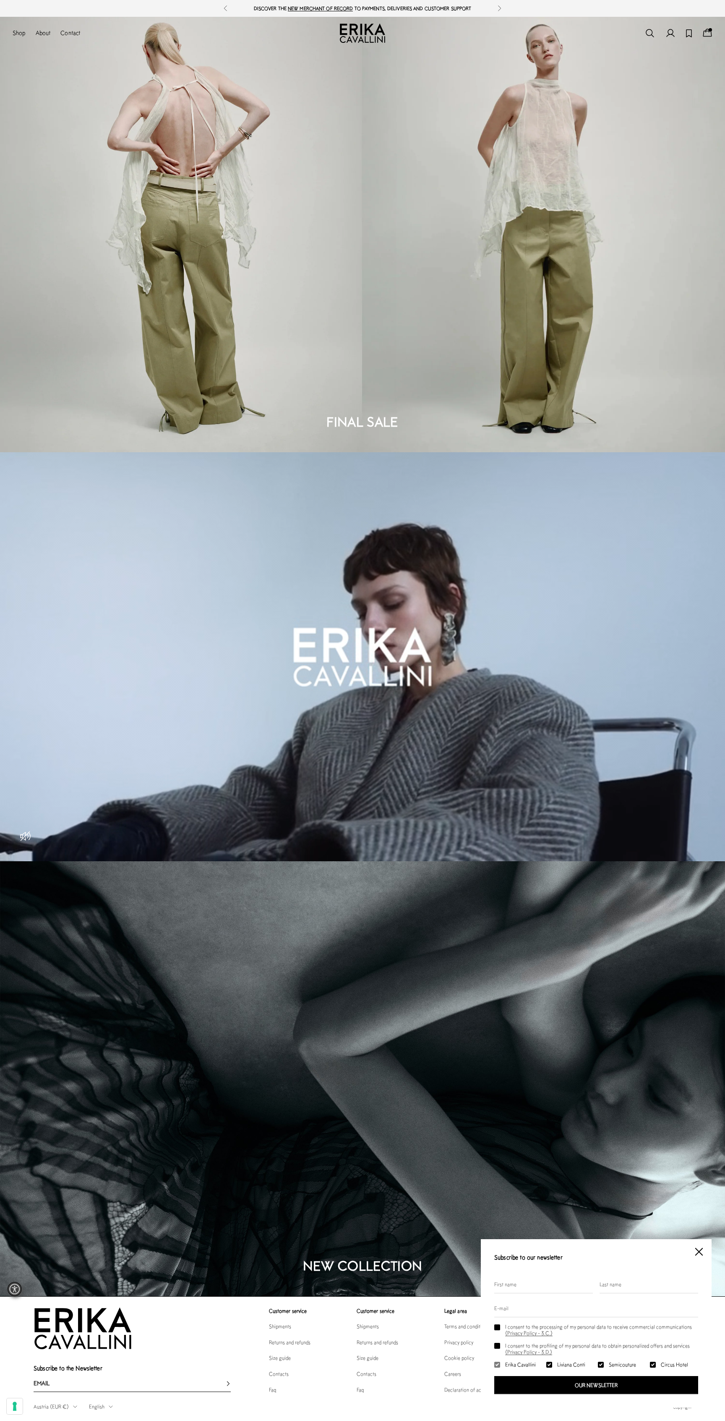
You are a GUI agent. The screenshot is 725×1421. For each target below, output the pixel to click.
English (96, 1406)
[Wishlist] (689, 33)
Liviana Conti (571, 1365)
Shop (19, 32)
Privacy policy (458, 1342)
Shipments (280, 1326)
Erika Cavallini (520, 1365)
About (43, 32)
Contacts (279, 1374)
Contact (70, 32)
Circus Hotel (674, 1365)
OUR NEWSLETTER (596, 1385)
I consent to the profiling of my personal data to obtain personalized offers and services (597, 1349)
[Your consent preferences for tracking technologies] (15, 1406)
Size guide (280, 1358)
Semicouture (622, 1365)
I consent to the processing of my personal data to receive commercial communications (598, 1330)
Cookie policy (459, 1358)
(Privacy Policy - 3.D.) (528, 1352)
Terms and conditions (466, 1326)
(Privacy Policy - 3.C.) (529, 1333)
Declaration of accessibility (473, 1390)
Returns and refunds (289, 1342)
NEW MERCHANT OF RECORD (320, 8)
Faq (272, 1390)
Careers (452, 1374)
